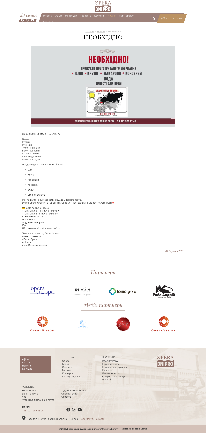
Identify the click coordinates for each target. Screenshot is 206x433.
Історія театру (110, 361)
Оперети (67, 367)
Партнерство (126, 15)
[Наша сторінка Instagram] (27, 20)
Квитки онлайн (174, 18)
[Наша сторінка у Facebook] (22, 20)
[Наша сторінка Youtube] (32, 20)
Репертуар (71, 15)
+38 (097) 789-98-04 (32, 410)
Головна (47, 15)
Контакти (48, 21)
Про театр (85, 15)
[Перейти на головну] (103, 6)
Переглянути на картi (92, 418)
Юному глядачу (71, 376)
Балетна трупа (30, 393)
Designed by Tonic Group (134, 429)
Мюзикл (66, 370)
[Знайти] (154, 18)
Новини (112, 15)
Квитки (26, 362)
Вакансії (106, 379)
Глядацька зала (111, 364)
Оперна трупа (69, 393)
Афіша (58, 15)
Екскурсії (107, 370)
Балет (65, 364)
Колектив (99, 15)
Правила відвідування (114, 367)
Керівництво (29, 390)
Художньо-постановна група (38, 399)
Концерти (67, 373)
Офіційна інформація (114, 376)
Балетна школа (111, 373)
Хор (24, 396)
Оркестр (66, 396)
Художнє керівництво (73, 390)
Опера (66, 361)
